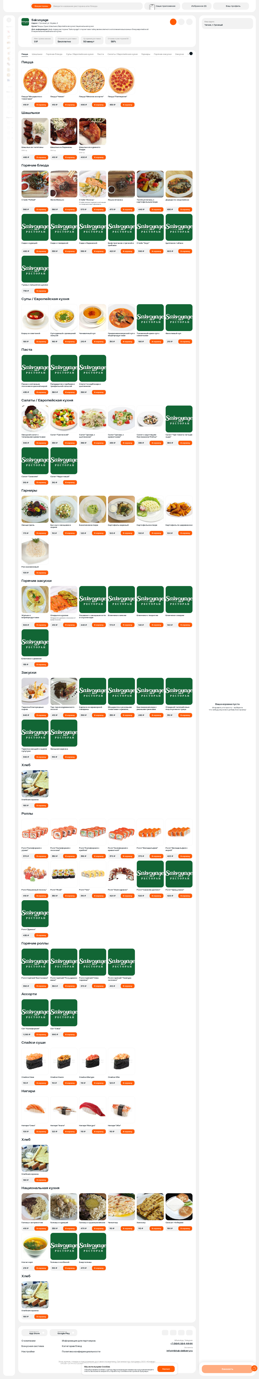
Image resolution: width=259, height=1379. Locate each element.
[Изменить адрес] (248, 22)
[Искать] (140, 6)
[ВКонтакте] (165, 1332)
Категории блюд (72, 1346)
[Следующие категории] (191, 53)
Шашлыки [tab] (37, 54)
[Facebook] (173, 1332)
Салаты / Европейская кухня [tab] (123, 54)
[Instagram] (189, 1332)
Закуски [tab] (179, 54)
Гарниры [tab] (145, 54)
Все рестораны (41, 6)
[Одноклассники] (181, 1332)
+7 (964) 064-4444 (182, 1343)
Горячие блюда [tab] (54, 54)
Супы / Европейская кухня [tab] (79, 54)
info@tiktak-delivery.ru (180, 1350)
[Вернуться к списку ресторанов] (8, 20)
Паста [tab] (100, 54)
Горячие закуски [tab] (162, 54)
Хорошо (166, 1369)
